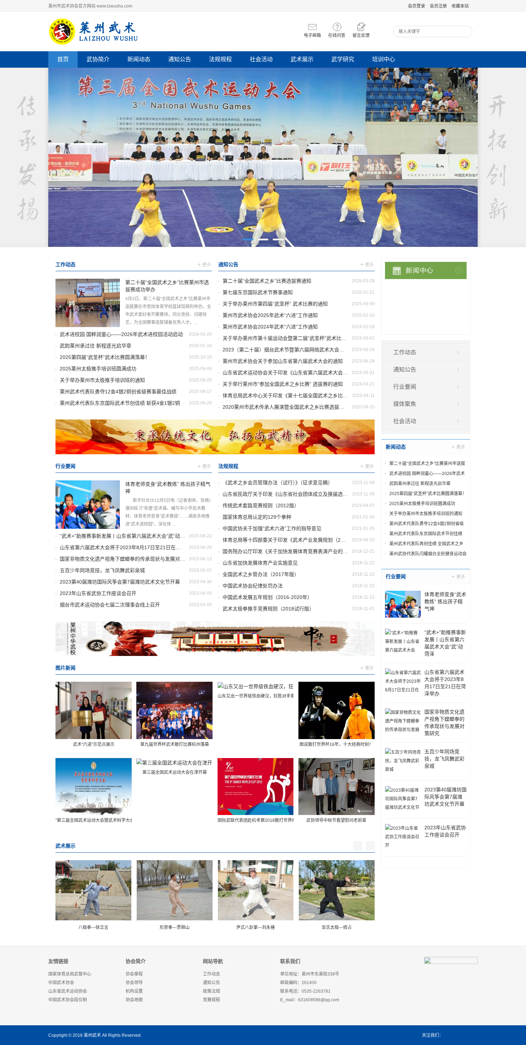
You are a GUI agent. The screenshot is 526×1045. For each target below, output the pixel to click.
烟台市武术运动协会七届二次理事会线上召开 (110, 605)
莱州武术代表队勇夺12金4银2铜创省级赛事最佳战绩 (118, 391)
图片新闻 (65, 668)
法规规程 (220, 59)
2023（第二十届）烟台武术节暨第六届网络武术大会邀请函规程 (293, 350)
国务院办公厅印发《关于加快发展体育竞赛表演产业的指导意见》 (295, 551)
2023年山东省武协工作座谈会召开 (98, 593)
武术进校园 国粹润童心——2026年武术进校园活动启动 (121, 334)
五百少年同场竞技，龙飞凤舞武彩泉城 (102, 570)
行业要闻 (65, 466)
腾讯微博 (473, 1035)
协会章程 (134, 974)
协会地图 (134, 999)
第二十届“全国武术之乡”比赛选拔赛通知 (267, 281)
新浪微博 (450, 1035)
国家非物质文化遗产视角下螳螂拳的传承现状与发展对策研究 (127, 559)
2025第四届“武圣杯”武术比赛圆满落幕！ (105, 357)
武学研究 (342, 59)
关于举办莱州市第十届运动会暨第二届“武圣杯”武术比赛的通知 (292, 338)
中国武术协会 (61, 982)
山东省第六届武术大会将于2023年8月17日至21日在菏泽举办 (128, 547)
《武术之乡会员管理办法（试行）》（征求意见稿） (278, 482)
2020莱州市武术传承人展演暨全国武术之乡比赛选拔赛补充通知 (293, 407)
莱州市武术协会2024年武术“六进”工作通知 (270, 327)
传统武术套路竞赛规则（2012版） (261, 505)
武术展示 (302, 59)
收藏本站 (460, 6)
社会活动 (261, 59)
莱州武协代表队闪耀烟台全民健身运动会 (428, 553)
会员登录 (416, 6)
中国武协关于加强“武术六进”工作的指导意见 (272, 528)
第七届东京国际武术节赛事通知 (258, 292)
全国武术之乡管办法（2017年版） (261, 574)
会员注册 (438, 6)
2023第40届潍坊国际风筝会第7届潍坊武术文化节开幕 (120, 582)
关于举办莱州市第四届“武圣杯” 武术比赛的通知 (275, 304)
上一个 (358, 846)
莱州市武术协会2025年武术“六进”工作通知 (270, 315)
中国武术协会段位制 (67, 999)
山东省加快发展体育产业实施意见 (260, 563)
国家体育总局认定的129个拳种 (257, 517)
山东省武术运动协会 (67, 991)
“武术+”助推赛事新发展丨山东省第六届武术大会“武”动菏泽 (125, 536)
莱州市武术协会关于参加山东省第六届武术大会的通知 (283, 361)
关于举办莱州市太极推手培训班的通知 (102, 380)
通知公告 (179, 59)
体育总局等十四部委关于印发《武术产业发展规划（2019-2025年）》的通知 (306, 540)
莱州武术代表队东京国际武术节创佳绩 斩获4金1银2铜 (120, 403)
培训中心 (383, 59)
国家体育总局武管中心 (69, 974)
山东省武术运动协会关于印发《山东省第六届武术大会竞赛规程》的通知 (303, 372)
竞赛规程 (211, 999)
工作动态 (65, 264)
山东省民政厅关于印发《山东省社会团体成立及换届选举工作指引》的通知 (305, 494)
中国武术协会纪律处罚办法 (253, 586)
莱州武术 (92, 1035)
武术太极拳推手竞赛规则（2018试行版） (268, 609)
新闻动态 (138, 59)
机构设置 (134, 991)
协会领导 (134, 982)
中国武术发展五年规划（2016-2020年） (267, 597)
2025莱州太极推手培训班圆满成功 (98, 368)
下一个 (370, 846)
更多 (205, 265)
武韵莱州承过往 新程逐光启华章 (95, 346)
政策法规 (211, 991)
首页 (63, 59)
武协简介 (98, 59)
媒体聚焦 (404, 404)
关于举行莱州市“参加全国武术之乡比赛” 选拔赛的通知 (283, 384)
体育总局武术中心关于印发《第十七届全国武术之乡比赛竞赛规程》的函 (303, 395)
